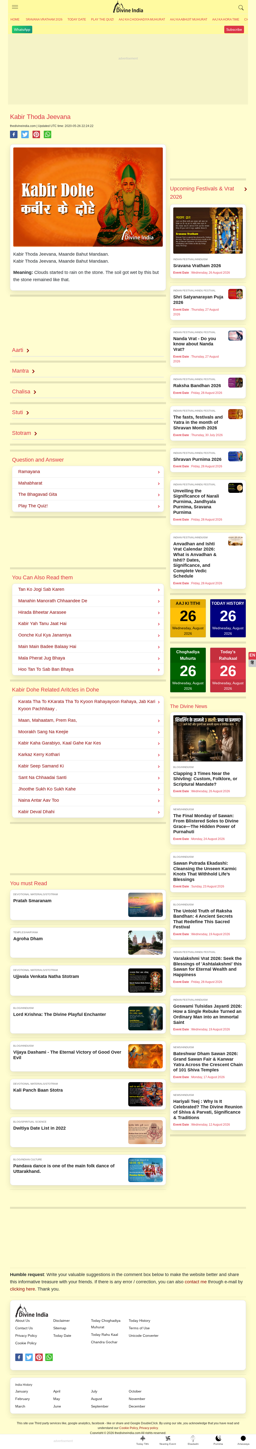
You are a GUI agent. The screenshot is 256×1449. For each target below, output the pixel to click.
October (135, 1391)
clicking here (22, 1289)
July (94, 1391)
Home (15, 19)
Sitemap (59, 1328)
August (96, 1399)
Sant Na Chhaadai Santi (42, 777)
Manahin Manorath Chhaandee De (52, 600)
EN (252, 655)
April (56, 1391)
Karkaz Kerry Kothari (39, 754)
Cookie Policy (25, 1343)
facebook (19, 1357)
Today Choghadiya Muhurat (105, 1324)
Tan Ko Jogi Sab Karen (41, 589)
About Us (22, 1321)
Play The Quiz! (102, 19)
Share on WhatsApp (47, 134)
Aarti (17, 350)
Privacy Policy (26, 1336)
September (99, 1406)
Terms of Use (139, 1328)
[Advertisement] (128, 69)
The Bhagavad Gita (37, 494)
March (20, 1406)
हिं (252, 663)
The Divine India (128, 7)
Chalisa (21, 391)
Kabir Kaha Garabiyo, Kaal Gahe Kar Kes (59, 742)
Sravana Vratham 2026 (44, 19)
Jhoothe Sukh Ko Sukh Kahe (47, 788)
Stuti (17, 412)
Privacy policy (148, 1428)
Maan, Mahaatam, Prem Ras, (47, 720)
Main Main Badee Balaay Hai (47, 646)
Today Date (77, 19)
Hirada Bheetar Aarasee (42, 612)
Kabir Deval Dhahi (36, 811)
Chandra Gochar (104, 1342)
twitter (29, 1357)
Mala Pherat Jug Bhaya (41, 658)
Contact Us (24, 1328)
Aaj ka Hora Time (225, 19)
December (137, 1406)
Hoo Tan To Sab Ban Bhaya (46, 669)
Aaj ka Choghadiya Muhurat (142, 19)
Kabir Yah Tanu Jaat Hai (42, 623)
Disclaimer (61, 1321)
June (57, 1406)
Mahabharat (30, 483)
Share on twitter (25, 134)
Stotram (21, 433)
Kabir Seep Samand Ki (41, 765)
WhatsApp (22, 29)
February (22, 1399)
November (137, 1399)
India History (23, 1385)
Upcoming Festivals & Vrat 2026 (202, 192)
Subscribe (234, 29)
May (56, 1399)
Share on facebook (14, 134)
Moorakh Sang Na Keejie (43, 731)
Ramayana (29, 471)
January (21, 1391)
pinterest (39, 1357)
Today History (139, 1321)
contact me (196, 1281)
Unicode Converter (143, 1336)
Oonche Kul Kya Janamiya (44, 635)
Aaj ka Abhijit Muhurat (188, 19)
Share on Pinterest (36, 134)
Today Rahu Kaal (104, 1335)
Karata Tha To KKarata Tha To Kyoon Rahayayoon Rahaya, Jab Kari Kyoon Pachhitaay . (86, 705)
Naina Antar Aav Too (38, 800)
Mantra (20, 371)
